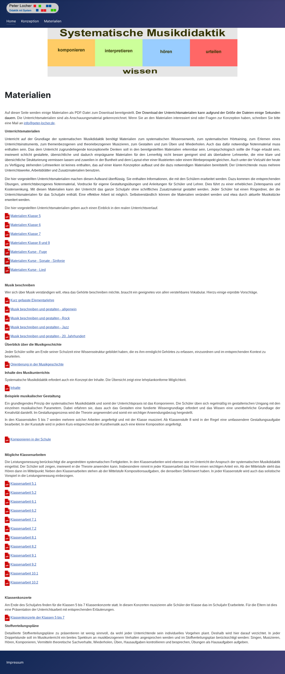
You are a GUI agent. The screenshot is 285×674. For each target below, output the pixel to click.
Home (11, 21)
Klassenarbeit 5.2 (23, 492)
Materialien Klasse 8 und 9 (30, 243)
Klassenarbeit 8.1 (23, 537)
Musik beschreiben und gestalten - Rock (40, 318)
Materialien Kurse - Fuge (28, 252)
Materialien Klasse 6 (25, 225)
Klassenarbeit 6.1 (23, 501)
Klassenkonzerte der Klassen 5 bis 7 (37, 617)
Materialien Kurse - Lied (28, 270)
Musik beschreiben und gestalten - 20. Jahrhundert (47, 336)
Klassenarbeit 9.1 (23, 555)
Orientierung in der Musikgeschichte (37, 364)
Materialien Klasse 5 (25, 216)
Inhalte (15, 388)
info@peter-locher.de (39, 123)
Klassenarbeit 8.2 (23, 546)
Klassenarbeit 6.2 (23, 510)
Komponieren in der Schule (30, 439)
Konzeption (30, 21)
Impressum (15, 662)
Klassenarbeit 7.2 (23, 528)
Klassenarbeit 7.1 (23, 519)
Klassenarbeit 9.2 (23, 564)
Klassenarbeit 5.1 (23, 483)
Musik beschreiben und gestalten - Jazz (39, 327)
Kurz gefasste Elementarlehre (32, 300)
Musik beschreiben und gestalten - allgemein (43, 309)
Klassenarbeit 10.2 (24, 582)
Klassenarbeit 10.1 (24, 573)
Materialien (52, 21)
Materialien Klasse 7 (25, 234)
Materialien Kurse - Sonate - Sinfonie (37, 261)
